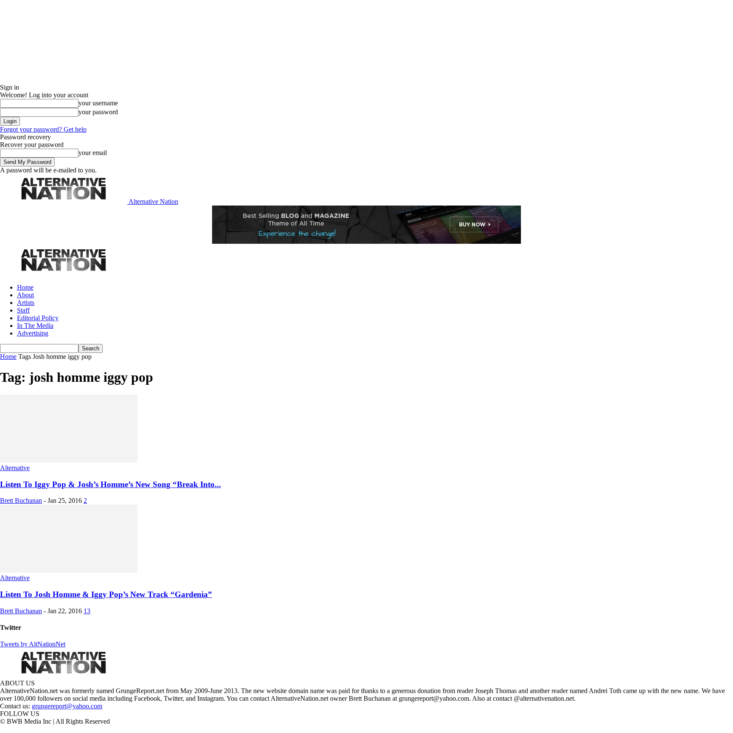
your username (98, 103)
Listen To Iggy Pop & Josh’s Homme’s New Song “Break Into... (110, 484)
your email (92, 152)
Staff (23, 310)
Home (25, 287)
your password (98, 112)
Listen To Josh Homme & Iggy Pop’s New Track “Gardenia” (106, 594)
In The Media (35, 325)
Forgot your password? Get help (43, 129)
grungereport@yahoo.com (67, 706)
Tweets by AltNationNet (32, 644)
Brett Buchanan (21, 500)
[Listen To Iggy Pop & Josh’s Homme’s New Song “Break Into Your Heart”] (68, 460)
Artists (25, 302)
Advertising (32, 333)
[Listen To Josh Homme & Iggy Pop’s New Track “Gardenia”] (68, 570)
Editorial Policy (38, 317)
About (25, 295)
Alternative (15, 467)
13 (87, 611)
